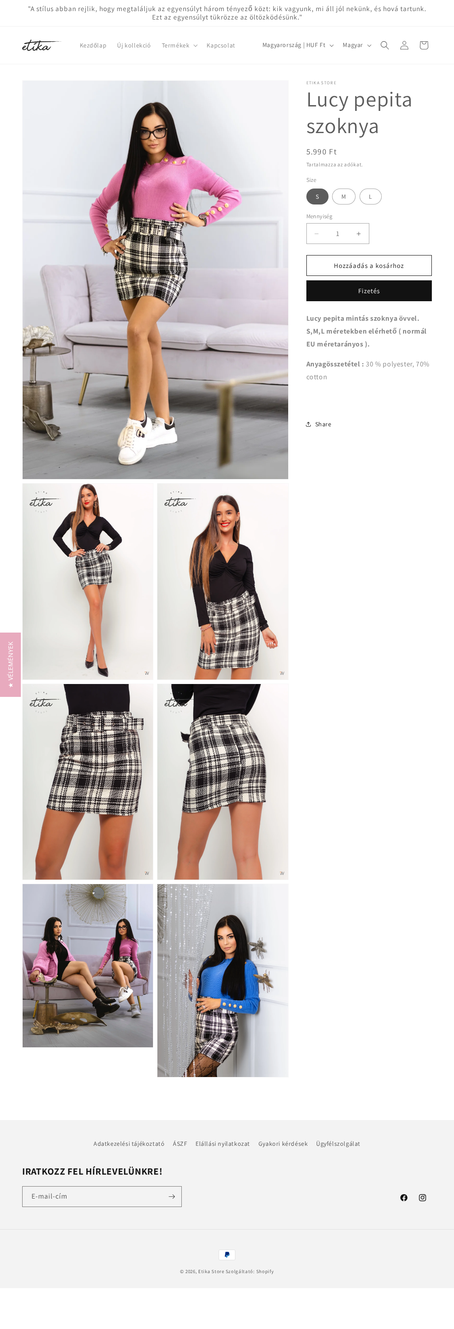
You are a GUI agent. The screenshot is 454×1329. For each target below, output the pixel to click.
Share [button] (323, 424)
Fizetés (369, 291)
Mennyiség (319, 216)
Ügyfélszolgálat (338, 1144)
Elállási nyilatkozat (223, 1144)
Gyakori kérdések (283, 1144)
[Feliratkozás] (171, 1196)
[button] (179, 45)
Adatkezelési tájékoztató (129, 1144)
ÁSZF (180, 1144)
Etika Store (211, 1271)
